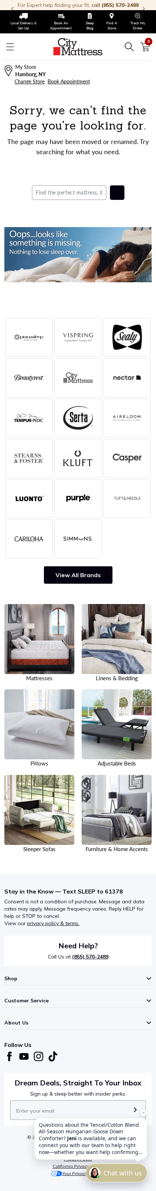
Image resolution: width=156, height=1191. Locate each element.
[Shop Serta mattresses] (78, 418)
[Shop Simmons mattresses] (78, 538)
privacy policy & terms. (53, 923)
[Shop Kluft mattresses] (78, 458)
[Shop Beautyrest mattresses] (29, 377)
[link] (23, 21)
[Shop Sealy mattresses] (127, 337)
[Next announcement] (144, 9)
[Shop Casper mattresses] (127, 458)
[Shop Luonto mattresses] (29, 498)
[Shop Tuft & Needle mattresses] (127, 498)
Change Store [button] (30, 81)
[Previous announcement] (12, 9)
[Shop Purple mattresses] (78, 498)
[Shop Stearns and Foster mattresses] (29, 458)
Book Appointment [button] (69, 81)
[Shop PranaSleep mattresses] (29, 337)
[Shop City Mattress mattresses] (78, 377)
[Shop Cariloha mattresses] (29, 538)
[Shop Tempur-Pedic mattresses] (29, 418)
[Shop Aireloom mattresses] (127, 418)
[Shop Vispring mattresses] (78, 337)
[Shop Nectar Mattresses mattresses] (127, 377)
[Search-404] (78, 254)
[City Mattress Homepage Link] (78, 46)
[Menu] (10, 46)
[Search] (129, 46)
